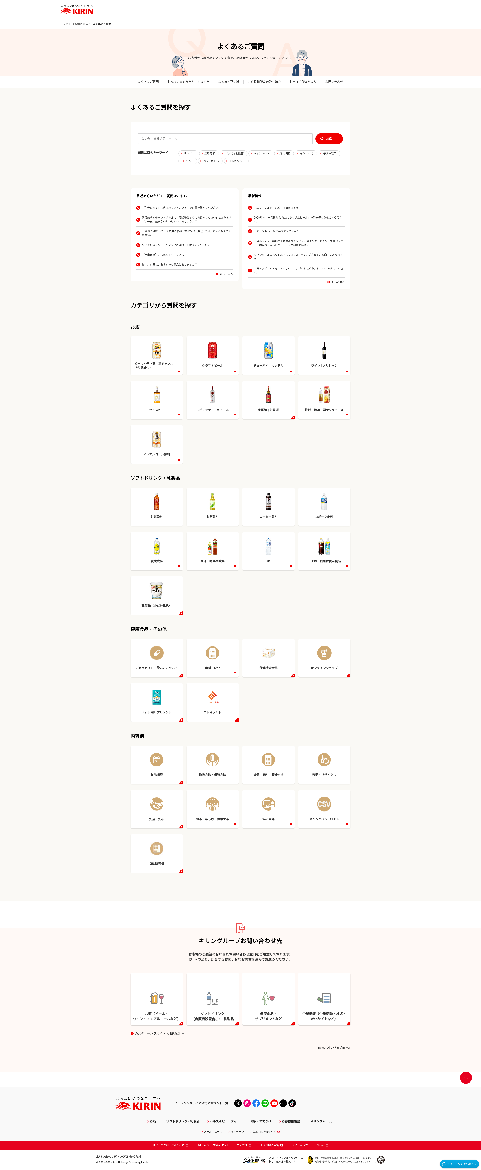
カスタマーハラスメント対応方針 (159, 1034)
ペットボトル (211, 160)
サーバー (189, 153)
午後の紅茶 (329, 153)
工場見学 (209, 153)
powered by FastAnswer (334, 1047)
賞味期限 (284, 153)
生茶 (188, 160)
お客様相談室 (80, 24)
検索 (329, 139)
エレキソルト (237, 160)
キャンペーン (261, 153)
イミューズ (306, 153)
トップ (64, 24)
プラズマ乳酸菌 (234, 153)
